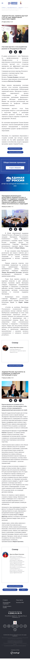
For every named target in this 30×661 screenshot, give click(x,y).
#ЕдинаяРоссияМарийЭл (15, 152)
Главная (4, 7)
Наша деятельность (12, 7)
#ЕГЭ (23, 589)
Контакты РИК (20, 602)
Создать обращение (15, 167)
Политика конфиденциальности (15, 641)
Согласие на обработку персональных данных (15, 645)
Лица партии (19, 600)
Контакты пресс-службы (7, 607)
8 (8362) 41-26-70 (15, 613)
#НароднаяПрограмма (15, 148)
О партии (5, 600)
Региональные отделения (6, 603)
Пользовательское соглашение (15, 640)
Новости (20, 7)
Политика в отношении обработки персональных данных (15, 644)
